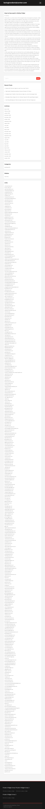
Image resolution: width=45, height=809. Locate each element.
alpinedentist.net (7, 249)
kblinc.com (6, 330)
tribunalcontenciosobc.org (9, 434)
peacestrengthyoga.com (9, 630)
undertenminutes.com (8, 203)
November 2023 (7, 156)
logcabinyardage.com (8, 604)
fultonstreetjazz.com (8, 265)
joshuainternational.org (9, 617)
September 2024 (7, 135)
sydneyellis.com (7, 363)
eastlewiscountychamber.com (10, 433)
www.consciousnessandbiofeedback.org (12, 683)
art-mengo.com (7, 499)
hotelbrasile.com (7, 263)
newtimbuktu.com (8, 207)
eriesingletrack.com (8, 332)
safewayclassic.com (8, 220)
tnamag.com (6, 585)
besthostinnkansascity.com (9, 765)
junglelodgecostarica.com (9, 509)
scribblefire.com (7, 388)
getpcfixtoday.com (8, 235)
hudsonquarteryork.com (9, 701)
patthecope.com (7, 576)
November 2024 (7, 133)
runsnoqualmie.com (8, 645)
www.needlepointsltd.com (9, 652)
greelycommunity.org (8, 464)
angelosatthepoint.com (9, 565)
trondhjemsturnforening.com (10, 709)
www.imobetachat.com (9, 607)
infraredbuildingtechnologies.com (11, 282)
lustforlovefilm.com (8, 456)
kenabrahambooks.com (9, 451)
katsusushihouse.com (8, 462)
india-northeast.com (8, 296)
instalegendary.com (8, 226)
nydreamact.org (7, 231)
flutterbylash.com (7, 734)
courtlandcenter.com (8, 554)
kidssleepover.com (8, 214)
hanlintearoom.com (8, 736)
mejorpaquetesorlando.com (9, 341)
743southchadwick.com (9, 294)
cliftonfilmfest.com (8, 304)
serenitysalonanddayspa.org (9, 198)
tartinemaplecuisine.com (9, 495)
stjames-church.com (8, 471)
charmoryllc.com (7, 423)
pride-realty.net (7, 731)
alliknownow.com (7, 431)
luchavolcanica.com (8, 543)
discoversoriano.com (8, 417)
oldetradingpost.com (8, 274)
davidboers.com (7, 605)
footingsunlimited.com (8, 644)
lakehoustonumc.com (8, 611)
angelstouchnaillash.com (9, 346)
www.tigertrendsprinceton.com (10, 622)
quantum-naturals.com (9, 715)
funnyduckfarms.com (8, 737)
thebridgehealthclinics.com (9, 594)
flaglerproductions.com (9, 442)
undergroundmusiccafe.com (9, 768)
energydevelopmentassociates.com (11, 287)
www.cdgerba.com (8, 704)
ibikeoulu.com (7, 481)
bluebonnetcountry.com (9, 238)
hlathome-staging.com (8, 358)
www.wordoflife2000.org (9, 313)
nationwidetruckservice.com (10, 546)
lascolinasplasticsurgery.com (10, 655)
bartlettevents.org (8, 266)
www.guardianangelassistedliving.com (12, 708)
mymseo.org (6, 754)
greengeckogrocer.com (8, 356)
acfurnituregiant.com (8, 201)
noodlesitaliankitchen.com (9, 229)
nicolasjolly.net (7, 457)
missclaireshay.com (8, 186)
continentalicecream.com (9, 445)
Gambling (7, 15)
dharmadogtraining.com (9, 757)
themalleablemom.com (9, 489)
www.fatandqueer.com (8, 638)
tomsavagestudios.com (9, 370)
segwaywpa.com (7, 591)
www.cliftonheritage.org (9, 656)
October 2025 (7, 119)
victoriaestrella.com (8, 551)
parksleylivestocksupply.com (10, 394)
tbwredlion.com (7, 712)
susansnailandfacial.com (9, 619)
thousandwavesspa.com (9, 552)
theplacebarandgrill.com (9, 560)
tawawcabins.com (8, 316)
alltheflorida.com (7, 723)
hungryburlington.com (8, 492)
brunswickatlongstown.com (9, 493)
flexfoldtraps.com (7, 633)
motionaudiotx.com (8, 759)
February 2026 (7, 111)
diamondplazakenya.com (9, 711)
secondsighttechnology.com (9, 353)
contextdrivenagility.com (9, 479)
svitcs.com (6, 577)
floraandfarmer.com (8, 288)
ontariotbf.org (7, 224)
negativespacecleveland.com (10, 527)
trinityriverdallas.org (8, 383)
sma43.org (6, 658)
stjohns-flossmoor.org (8, 535)
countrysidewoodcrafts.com (9, 221)
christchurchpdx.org (8, 450)
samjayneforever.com (8, 720)
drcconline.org (7, 558)
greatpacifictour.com (8, 549)
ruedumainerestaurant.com (9, 465)
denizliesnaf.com (7, 572)
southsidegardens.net (8, 689)
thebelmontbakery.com (9, 218)
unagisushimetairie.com (9, 232)
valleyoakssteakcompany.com (10, 568)
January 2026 (7, 113)
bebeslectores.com (8, 277)
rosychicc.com (7, 402)
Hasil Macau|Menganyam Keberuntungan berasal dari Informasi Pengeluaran (21, 99)
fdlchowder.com (7, 650)
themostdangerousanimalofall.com (11, 428)
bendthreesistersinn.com (9, 534)
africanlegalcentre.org (8, 461)
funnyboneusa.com (8, 537)
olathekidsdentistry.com (9, 338)
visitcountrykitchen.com (9, 512)
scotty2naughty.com (8, 473)
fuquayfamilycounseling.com (10, 750)
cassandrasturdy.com (8, 411)
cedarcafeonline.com (8, 200)
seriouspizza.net (7, 579)
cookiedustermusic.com (9, 538)
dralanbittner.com (7, 325)
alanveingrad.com (7, 515)
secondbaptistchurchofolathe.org (11, 753)
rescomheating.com (8, 762)
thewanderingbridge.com (9, 487)
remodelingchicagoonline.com (10, 659)
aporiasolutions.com (8, 590)
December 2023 (7, 154)
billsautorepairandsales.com (10, 714)
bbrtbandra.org (7, 237)
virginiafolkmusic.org (8, 374)
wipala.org (6, 398)
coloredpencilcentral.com (9, 302)
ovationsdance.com (8, 375)
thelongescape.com (8, 506)
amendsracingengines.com (9, 635)
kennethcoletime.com (8, 490)
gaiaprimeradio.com (8, 501)
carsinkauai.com (7, 726)
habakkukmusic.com (8, 613)
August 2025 (6, 123)
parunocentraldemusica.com (10, 706)
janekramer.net (7, 496)
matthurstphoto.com (8, 722)
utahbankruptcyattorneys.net (10, 310)
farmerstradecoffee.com (9, 602)
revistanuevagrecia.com (9, 470)
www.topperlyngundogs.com (10, 625)
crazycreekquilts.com (8, 447)
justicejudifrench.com (8, 485)
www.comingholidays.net (9, 420)
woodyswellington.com (9, 697)
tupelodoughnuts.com (8, 336)
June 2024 (6, 141)
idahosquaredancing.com (9, 315)
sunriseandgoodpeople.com (9, 530)
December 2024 (7, 131)
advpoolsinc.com (7, 563)
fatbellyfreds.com (8, 698)
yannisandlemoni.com (8, 327)
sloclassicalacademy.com (9, 436)
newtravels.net (7, 215)
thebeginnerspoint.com (9, 419)
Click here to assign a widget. (9, 791)
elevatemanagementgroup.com (10, 740)
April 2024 (6, 145)
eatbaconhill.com (7, 210)
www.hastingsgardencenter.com (10, 686)
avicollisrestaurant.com (9, 557)
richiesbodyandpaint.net (9, 190)
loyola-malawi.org (8, 400)
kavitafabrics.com (7, 541)
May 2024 (6, 143)
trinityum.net (7, 691)
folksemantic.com (8, 318)
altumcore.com (7, 582)
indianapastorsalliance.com (9, 566)
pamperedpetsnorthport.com (10, 333)
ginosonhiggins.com (8, 517)
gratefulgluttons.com (8, 408)
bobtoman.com (7, 245)
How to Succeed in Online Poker (14, 13)
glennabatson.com (8, 439)
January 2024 (7, 152)
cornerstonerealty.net (8, 681)
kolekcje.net (6, 378)
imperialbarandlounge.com (9, 305)
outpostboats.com (8, 403)
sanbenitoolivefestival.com (9, 412)
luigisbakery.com (7, 669)
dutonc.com (6, 504)
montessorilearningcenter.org (10, 717)
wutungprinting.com (8, 518)
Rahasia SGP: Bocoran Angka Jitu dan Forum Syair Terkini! (17, 88)
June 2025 (6, 127)
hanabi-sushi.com (7, 670)
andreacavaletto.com (8, 392)
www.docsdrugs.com (8, 647)
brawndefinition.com (8, 443)
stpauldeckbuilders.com (9, 642)
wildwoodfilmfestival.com (9, 260)
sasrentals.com (7, 352)
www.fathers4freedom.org (9, 624)
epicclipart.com (7, 240)
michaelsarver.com (8, 355)
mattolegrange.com (8, 507)
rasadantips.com (7, 206)
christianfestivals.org (8, 510)
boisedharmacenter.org (9, 395)
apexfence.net (7, 771)
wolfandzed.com (7, 672)
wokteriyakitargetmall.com (9, 360)
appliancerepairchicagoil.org (9, 223)
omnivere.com (7, 204)
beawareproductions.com (9, 478)
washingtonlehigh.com (8, 667)
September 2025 (7, 121)
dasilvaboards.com (8, 437)
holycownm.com (7, 544)
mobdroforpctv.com (8, 409)
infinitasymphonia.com (8, 459)
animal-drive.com (7, 583)
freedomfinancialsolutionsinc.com (11, 631)
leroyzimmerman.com (8, 742)
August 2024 (6, 137)
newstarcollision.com (8, 350)
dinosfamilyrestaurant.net (9, 280)
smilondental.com (8, 349)
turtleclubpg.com (7, 548)
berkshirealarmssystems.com (10, 322)
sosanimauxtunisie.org (8, 246)
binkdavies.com (7, 448)
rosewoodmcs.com (8, 678)
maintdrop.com (7, 243)
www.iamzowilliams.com (9, 684)
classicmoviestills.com (8, 414)
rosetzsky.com (7, 467)
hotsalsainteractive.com (9, 196)
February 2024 (7, 150)
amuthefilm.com (7, 454)
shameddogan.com (8, 597)
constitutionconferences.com (10, 574)
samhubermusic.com (8, 770)
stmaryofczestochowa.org (9, 484)
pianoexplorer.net (7, 687)
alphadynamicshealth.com (9, 732)
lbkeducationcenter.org (9, 381)
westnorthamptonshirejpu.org (10, 262)
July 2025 (6, 125)
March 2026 (6, 109)
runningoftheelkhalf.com (9, 627)
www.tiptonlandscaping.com (10, 663)
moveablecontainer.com (9, 268)
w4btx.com (6, 344)
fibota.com (6, 703)
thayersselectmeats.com (9, 588)
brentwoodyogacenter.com (9, 661)
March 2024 (6, 147)
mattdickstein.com (8, 608)
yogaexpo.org (7, 389)
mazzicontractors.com (8, 692)
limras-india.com (7, 187)
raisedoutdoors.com (8, 307)
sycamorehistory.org (8, 680)
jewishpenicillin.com (8, 369)
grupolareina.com (7, 269)
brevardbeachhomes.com (9, 291)
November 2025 (7, 117)
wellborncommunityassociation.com (11, 259)
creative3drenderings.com (9, 600)
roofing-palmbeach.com (9, 297)
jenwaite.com (7, 739)
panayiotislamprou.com (9, 254)
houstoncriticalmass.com (9, 426)
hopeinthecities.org (8, 406)
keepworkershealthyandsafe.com (11, 228)
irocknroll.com (7, 311)
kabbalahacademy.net (8, 347)
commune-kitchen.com (9, 453)
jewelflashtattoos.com (8, 234)
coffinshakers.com (8, 482)
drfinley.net (6, 743)
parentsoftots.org (7, 599)
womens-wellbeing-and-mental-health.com (13, 372)
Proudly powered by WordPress (10, 805)
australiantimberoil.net (9, 279)
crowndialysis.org (7, 364)
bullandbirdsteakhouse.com (9, 653)
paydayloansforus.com (8, 217)
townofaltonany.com (8, 524)
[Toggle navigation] (40, 3)
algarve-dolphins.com (8, 513)
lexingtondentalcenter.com (15, 3)
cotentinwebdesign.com (9, 273)
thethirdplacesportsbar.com (9, 694)
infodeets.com (7, 195)
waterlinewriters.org (8, 596)
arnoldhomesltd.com (8, 301)
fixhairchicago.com (8, 571)
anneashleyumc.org (8, 639)
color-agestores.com (8, 397)
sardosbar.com (7, 319)
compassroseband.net (8, 580)
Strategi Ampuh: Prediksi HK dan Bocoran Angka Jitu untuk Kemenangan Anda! (21, 94)
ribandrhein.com (7, 377)
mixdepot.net (7, 677)
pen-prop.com (7, 621)
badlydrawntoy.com (8, 610)
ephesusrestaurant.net (8, 695)
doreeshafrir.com (7, 475)
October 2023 (7, 158)
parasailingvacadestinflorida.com (10, 729)
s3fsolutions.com (7, 290)
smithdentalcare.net (8, 767)
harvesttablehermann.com (9, 283)
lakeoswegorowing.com (9, 748)
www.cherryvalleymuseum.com (10, 271)
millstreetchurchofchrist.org (10, 728)
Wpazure (5, 806)
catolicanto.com (7, 380)
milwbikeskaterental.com (9, 521)
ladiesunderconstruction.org (10, 276)
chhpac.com (6, 756)
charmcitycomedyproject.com (10, 476)
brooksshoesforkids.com (9, 586)
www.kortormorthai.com (9, 636)
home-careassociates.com (9, 391)
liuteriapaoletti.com (8, 529)
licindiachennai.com (8, 192)
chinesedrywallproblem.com (10, 532)
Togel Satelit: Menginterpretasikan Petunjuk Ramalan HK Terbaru (18, 91)
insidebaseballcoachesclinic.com (10, 725)
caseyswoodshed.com (8, 569)
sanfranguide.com (7, 422)
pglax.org (6, 526)
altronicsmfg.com (7, 209)
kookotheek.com (7, 252)
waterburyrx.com (7, 562)
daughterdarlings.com (8, 193)
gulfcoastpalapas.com (8, 593)
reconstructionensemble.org (10, 540)
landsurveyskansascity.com (9, 641)
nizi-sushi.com (7, 498)
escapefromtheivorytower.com (10, 293)
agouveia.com (7, 751)
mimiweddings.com (8, 764)
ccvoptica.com (7, 666)
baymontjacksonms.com (9, 523)
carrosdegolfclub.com (8, 285)
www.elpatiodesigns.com (9, 700)
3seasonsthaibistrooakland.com (10, 386)
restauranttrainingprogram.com (10, 366)
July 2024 (6, 139)
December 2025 (7, 115)
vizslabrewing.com (8, 324)
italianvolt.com (7, 321)
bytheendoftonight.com (9, 405)
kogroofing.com (7, 248)
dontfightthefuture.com (9, 299)
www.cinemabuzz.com (8, 675)
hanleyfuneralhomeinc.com (9, 339)
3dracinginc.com (7, 425)
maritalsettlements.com (9, 520)
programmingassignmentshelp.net (11, 212)
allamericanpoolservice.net (9, 367)
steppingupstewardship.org (9, 664)
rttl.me (5, 760)
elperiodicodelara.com (8, 189)
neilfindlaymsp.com (8, 555)
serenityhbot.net (7, 616)
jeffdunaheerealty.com (8, 628)
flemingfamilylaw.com (8, 745)
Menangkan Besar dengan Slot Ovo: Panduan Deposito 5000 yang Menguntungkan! (22, 97)
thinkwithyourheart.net (9, 308)
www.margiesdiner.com (9, 649)
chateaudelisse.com (8, 257)
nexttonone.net (7, 614)
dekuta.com (6, 673)
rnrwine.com (6, 746)
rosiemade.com (7, 335)
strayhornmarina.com (8, 440)
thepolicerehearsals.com (9, 430)
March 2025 (6, 129)
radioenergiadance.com (9, 251)
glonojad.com (7, 468)
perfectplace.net (7, 384)
